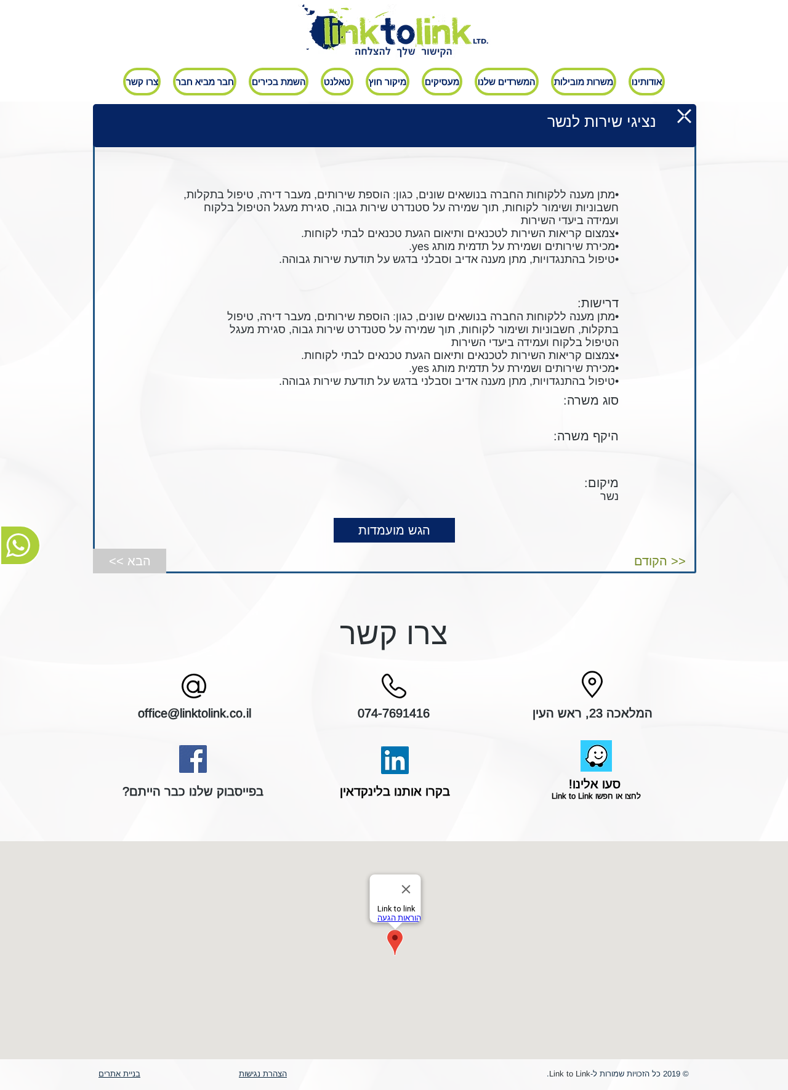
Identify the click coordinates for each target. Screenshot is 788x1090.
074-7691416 (394, 713)
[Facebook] (193, 759)
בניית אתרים (119, 1073)
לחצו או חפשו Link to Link (595, 796)
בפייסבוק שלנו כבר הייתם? (193, 791)
